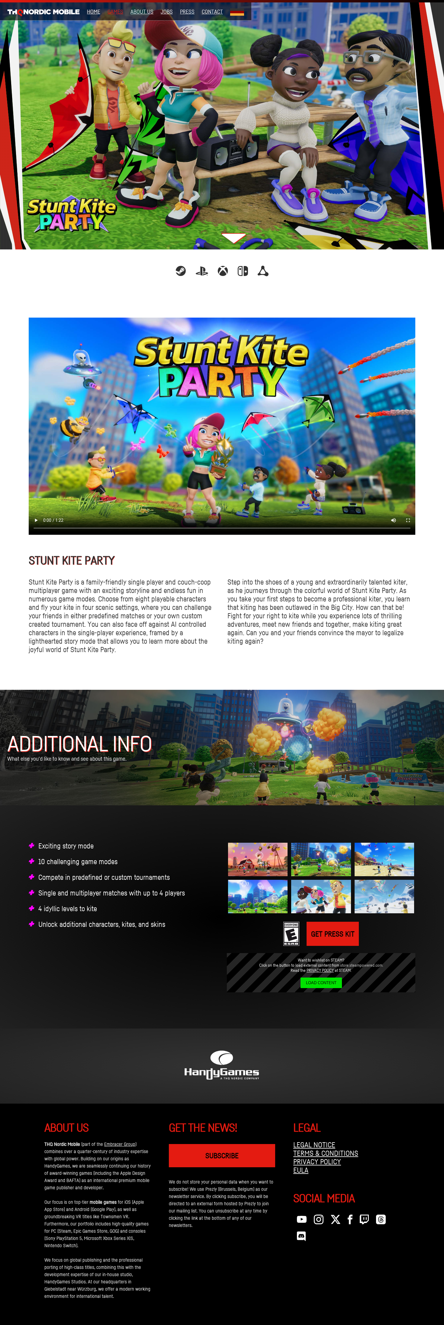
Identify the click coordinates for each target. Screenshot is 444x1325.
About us (141, 11)
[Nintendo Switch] (243, 273)
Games (115, 11)
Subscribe (222, 1155)
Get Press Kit (333, 934)
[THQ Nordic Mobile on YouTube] (301, 1221)
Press (187, 11)
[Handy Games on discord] (301, 1238)
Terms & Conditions (325, 1153)
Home (93, 11)
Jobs (167, 11)
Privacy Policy (320, 970)
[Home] (43, 11)
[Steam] (181, 273)
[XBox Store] (223, 273)
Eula (300, 1170)
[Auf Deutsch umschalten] (237, 11)
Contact (212, 11)
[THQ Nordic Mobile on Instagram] (318, 1221)
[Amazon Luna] (263, 273)
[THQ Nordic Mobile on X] (335, 1221)
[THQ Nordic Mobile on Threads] (380, 1221)
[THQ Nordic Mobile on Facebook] (350, 1221)
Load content (321, 983)
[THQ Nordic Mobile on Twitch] (364, 1221)
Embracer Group (119, 1144)
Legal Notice (314, 1144)
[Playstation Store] (202, 273)
